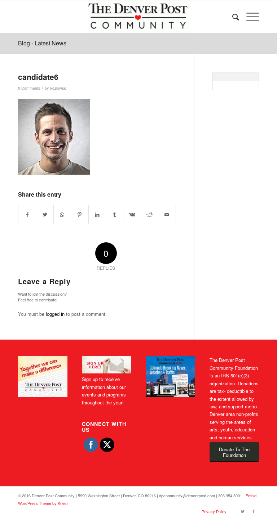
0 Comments (29, 88)
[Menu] (249, 16)
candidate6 (38, 76)
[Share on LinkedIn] (97, 214)
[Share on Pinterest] (79, 214)
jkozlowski (58, 88)
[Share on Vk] (131, 214)
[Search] (232, 16)
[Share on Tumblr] (114, 214)
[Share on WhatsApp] (62, 214)
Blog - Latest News (42, 43)
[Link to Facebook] (253, 511)
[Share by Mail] (167, 214)
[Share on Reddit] (149, 214)
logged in (55, 313)
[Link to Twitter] (242, 511)
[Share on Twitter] (44, 214)
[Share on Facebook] (27, 214)
